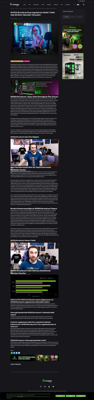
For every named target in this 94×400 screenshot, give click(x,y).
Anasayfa (12, 8)
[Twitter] (16, 353)
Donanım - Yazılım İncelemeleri (21, 8)
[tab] (66, 16)
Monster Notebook (14, 18)
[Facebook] (14, 353)
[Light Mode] (78, 4)
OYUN (66, 16)
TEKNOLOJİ (73, 16)
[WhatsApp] (12, 353)
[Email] (19, 353)
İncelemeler (26, 61)
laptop (52, 391)
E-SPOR (79, 16)
